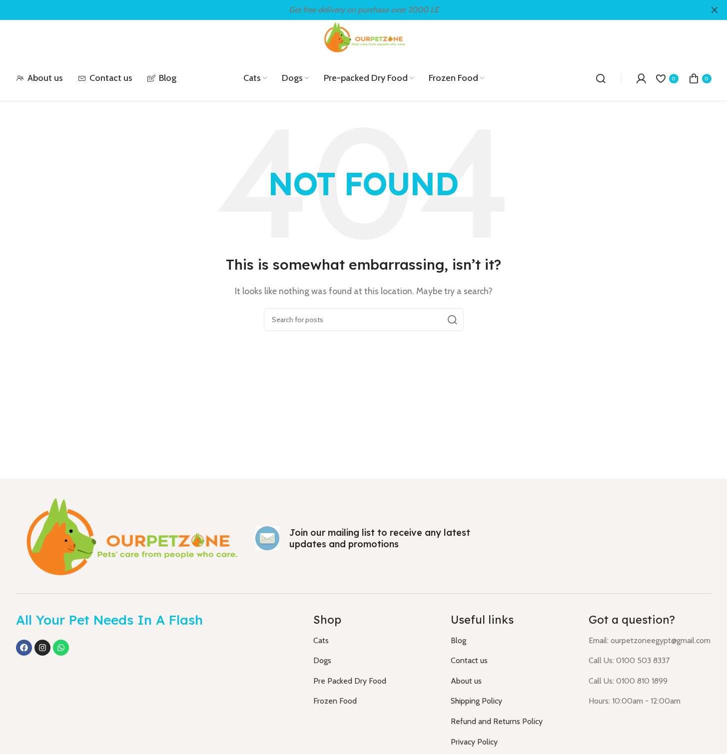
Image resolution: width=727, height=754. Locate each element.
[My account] (641, 78)
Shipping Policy (476, 701)
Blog (458, 640)
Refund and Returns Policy (497, 721)
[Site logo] (363, 37)
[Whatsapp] (61, 648)
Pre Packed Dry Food (349, 681)
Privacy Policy (474, 742)
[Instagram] (42, 648)
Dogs (322, 660)
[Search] (601, 78)
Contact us (469, 660)
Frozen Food (335, 701)
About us (466, 681)
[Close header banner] (714, 10)
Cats (321, 640)
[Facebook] (24, 648)
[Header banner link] (363, 10)
